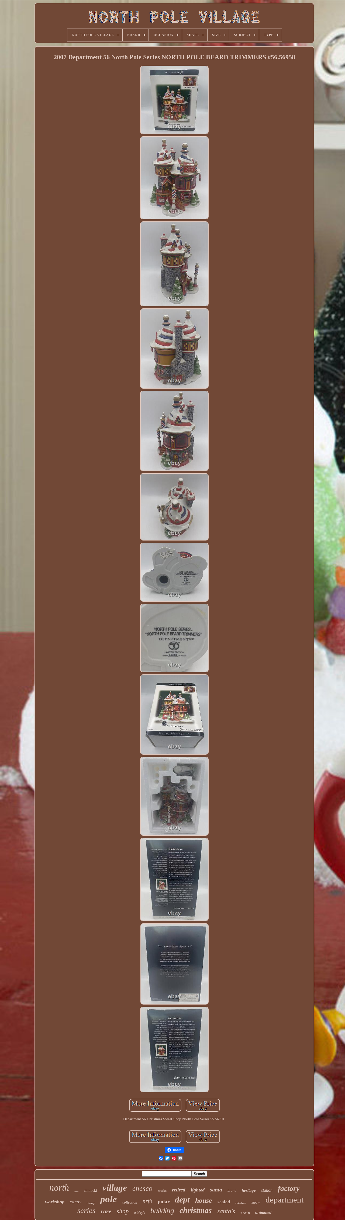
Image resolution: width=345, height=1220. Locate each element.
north (59, 1188)
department (284, 1199)
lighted (198, 1190)
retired (178, 1190)
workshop (54, 1201)
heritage (249, 1190)
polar (164, 1201)
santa (216, 1190)
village (114, 1188)
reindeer (240, 1203)
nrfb (147, 1201)
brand (231, 1190)
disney (91, 1203)
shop (123, 1211)
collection (129, 1202)
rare (106, 1211)
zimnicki (90, 1190)
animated (263, 1212)
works (162, 1190)
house (203, 1200)
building (162, 1211)
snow (255, 1202)
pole (108, 1199)
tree (76, 1191)
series (86, 1210)
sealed (224, 1201)
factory (288, 1188)
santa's (226, 1211)
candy (75, 1201)
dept (182, 1199)
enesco (142, 1188)
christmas (196, 1210)
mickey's (139, 1213)
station (266, 1190)
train (245, 1213)
